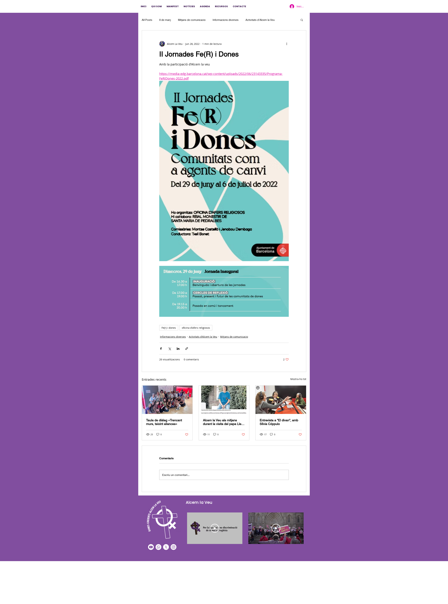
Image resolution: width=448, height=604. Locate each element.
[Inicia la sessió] (291, 6)
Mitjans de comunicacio (192, 19)
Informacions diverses (226, 19)
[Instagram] (173, 547)
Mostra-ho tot (298, 379)
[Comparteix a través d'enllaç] (186, 348)
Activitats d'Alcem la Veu (260, 19)
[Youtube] (151, 547)
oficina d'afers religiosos (196, 327)
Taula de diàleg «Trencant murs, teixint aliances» (164, 422)
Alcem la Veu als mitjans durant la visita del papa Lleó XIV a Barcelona (223, 422)
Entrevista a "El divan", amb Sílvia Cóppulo (279, 422)
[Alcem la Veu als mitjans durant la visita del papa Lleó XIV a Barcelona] (224, 400)
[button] (301, 19)
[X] (166, 547)
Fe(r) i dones (169, 327)
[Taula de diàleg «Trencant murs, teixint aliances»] (167, 400)
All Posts (147, 19)
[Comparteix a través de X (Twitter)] (169, 348)
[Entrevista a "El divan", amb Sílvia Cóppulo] (280, 400)
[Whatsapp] (158, 547)
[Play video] (214, 528)
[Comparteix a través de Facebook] (161, 348)
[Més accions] (287, 44)
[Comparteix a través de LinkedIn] (178, 348)
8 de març (165, 19)
